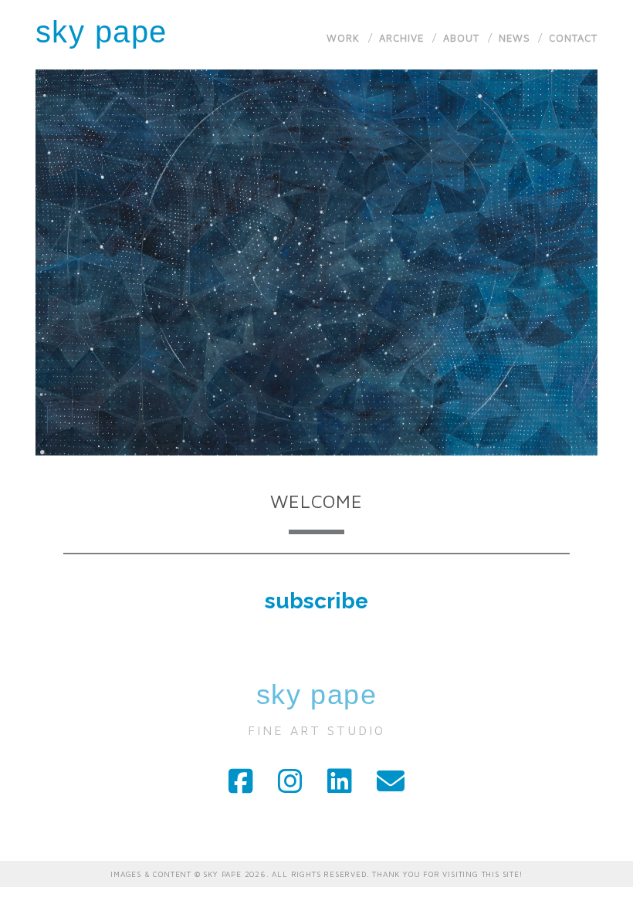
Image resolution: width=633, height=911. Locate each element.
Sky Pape (102, 32)
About (461, 38)
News (514, 38)
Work (343, 38)
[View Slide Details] (317, 262)
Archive (401, 38)
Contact (573, 38)
